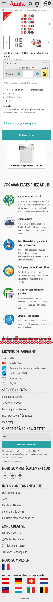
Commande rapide (12, 396)
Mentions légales (11, 505)
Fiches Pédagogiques (16, 552)
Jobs (4, 499)
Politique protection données (18, 518)
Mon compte (9, 422)
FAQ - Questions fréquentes (17, 415)
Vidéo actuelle (13, 533)
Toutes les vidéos (14, 539)
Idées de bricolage (16, 545)
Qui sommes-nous (12, 492)
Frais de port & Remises (14, 409)
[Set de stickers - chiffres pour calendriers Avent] (27, 24)
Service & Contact (11, 403)
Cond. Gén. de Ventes (14, 511)
